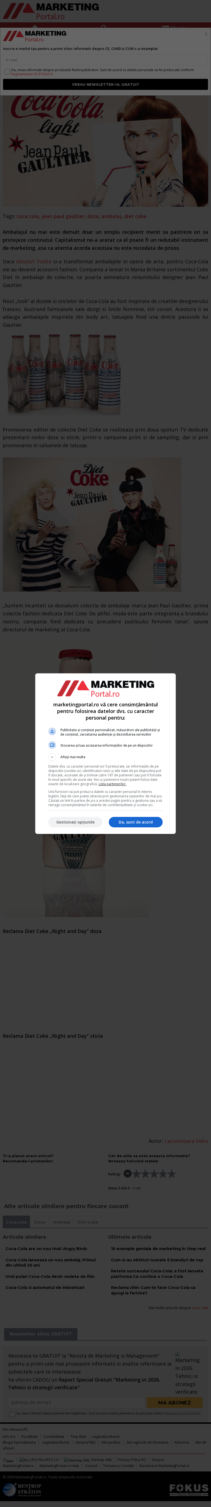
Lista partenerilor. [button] (112, 784)
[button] (105, 757)
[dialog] (105, 753)
